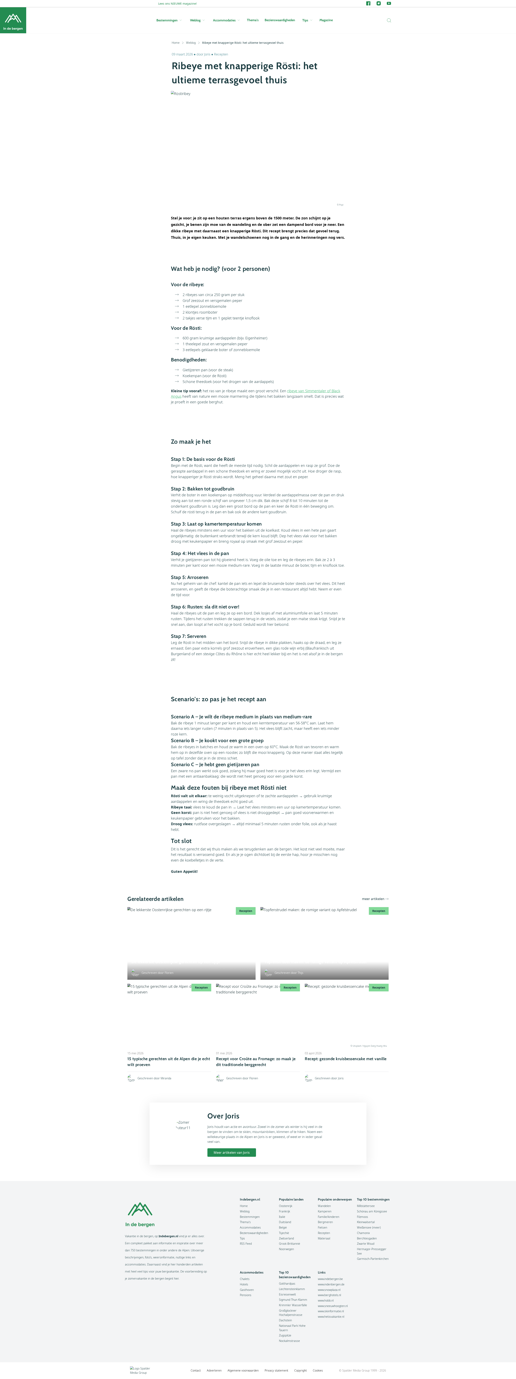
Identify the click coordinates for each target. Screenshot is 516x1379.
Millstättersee (366, 1206)
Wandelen (324, 1206)
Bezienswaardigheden (280, 20)
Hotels (244, 1284)
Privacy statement (276, 1370)
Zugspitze (285, 1335)
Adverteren (214, 1370)
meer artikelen (373, 899)
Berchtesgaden (367, 1238)
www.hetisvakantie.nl (331, 1316)
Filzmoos (362, 1217)
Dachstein (285, 1320)
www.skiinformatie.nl (331, 1311)
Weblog (195, 20)
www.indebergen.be (330, 1279)
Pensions (245, 1295)
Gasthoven (247, 1290)
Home (176, 43)
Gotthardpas (287, 1283)
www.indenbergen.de (331, 1284)
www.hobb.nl (326, 1300)
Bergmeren (325, 1222)
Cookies (318, 1370)
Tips (305, 20)
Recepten (221, 54)
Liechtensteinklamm (292, 1289)
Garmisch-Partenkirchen (373, 1259)
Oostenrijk (285, 1206)
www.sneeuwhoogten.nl (333, 1306)
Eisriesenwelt (287, 1294)
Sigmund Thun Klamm (293, 1300)
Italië (282, 1217)
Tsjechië (284, 1233)
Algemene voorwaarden (243, 1370)
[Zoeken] (388, 20)
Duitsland (285, 1222)
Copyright (300, 1370)
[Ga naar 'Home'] (13, 20)
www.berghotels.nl (329, 1295)
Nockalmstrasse (289, 1341)
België (283, 1227)
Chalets (245, 1279)
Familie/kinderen (328, 1217)
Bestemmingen (167, 20)
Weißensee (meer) (369, 1227)
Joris (207, 54)
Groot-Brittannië (289, 1243)
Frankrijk (284, 1211)
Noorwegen (286, 1249)
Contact (196, 1370)
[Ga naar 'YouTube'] (389, 3)
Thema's (253, 20)
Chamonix (363, 1233)
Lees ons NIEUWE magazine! (177, 3)
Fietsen (322, 1227)
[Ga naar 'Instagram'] (379, 3)
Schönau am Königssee (372, 1211)
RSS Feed (246, 1243)
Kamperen (324, 1211)
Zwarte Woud (365, 1243)
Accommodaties (224, 20)
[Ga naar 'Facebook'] (368, 3)
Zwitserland (286, 1238)
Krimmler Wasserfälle (293, 1305)
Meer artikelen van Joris (232, 1152)
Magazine (326, 20)
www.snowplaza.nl (329, 1290)
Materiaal (324, 1238)
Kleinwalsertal (366, 1222)
